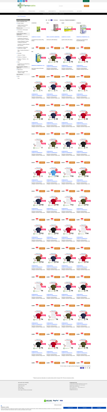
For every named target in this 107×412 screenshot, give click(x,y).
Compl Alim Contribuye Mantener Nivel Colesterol (23, 45)
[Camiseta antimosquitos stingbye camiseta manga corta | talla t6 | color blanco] (53, 320)
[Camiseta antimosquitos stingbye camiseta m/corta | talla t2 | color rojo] (83, 62)
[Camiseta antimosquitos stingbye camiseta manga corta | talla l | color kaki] (38, 91)
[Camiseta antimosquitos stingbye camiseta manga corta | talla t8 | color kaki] (83, 349)
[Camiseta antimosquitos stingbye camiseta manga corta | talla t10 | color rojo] (53, 206)
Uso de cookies (21, 388)
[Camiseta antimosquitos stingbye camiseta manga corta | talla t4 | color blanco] (38, 291)
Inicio (19, 16)
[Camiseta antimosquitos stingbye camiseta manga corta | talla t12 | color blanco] (68, 206)
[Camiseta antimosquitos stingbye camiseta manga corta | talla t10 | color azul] (53, 177)
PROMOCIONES (32, 11)
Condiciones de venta (22, 384)
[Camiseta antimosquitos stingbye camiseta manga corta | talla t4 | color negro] (83, 291)
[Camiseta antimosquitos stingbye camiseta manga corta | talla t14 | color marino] (53, 263)
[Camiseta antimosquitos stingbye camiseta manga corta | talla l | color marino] (53, 91)
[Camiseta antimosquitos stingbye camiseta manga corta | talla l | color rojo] (83, 91)
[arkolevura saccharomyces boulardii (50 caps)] (83, 34)
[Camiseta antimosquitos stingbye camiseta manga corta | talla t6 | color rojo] (53, 349)
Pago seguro (20, 387)
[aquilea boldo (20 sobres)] (68, 34)
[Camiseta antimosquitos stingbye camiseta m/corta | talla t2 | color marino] (68, 62)
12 (46, 20)
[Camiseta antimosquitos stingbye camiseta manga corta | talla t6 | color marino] (83, 320)
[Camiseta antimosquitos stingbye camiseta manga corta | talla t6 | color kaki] (68, 320)
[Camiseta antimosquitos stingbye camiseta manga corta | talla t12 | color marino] (38, 234)
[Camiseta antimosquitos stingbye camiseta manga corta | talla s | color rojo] (38, 177)
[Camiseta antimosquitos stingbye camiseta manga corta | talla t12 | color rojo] (68, 234)
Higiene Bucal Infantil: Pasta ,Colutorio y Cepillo (23, 72)
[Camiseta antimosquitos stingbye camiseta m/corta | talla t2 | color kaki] (53, 62)
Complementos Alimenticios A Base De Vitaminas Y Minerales (23, 39)
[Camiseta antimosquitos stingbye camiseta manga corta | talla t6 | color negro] (38, 349)
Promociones (23, 16)
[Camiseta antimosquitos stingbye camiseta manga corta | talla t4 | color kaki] (53, 291)
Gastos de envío (21, 385)
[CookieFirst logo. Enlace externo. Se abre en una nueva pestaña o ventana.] (1, 405)
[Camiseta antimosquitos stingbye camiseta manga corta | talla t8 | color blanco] (68, 349)
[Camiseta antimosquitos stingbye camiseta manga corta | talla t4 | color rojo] (38, 320)
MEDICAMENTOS (52, 11)
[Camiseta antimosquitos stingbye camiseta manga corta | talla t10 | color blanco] (68, 177)
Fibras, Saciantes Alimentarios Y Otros (23, 51)
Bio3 (32, 51)
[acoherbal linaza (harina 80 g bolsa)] (38, 34)
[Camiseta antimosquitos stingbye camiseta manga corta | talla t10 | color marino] (38, 206)
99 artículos (56, 20)
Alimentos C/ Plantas (21, 55)
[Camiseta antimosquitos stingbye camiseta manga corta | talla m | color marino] (53, 120)
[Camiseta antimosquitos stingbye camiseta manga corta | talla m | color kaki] (38, 120)
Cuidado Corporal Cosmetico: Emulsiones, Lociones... (23, 26)
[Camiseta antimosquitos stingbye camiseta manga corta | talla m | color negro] (68, 120)
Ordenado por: (62, 20)
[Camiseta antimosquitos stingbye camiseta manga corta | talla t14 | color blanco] (83, 234)
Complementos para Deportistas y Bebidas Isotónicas (24, 64)
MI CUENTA (79, 11)
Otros (19, 78)
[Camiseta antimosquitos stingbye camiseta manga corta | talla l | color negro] (68, 91)
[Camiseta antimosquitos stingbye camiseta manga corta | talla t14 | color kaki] (38, 263)
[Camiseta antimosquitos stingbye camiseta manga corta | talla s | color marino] (68, 148)
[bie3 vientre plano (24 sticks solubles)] (38, 62)
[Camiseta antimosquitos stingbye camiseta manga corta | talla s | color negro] (83, 148)
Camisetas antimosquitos (52, 66)
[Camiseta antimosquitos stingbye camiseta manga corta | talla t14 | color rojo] (83, 263)
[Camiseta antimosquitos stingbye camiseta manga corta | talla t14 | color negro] (68, 263)
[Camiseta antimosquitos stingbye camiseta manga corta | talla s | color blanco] (38, 148)
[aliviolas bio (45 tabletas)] (53, 31)
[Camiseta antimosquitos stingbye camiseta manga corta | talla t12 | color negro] (53, 234)
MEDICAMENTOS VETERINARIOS (66, 11)
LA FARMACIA (42, 11)
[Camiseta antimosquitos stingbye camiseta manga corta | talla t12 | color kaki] (83, 206)
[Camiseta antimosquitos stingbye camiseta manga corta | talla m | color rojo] (83, 120)
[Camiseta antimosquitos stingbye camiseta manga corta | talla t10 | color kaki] (83, 177)
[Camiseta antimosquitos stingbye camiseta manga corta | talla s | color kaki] (53, 148)
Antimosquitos (20, 31)
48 (51, 20)
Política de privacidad (57, 404)
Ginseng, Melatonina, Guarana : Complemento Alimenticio (23, 42)
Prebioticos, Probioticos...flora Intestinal (23, 60)
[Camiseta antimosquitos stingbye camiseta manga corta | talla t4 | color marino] (68, 291)
